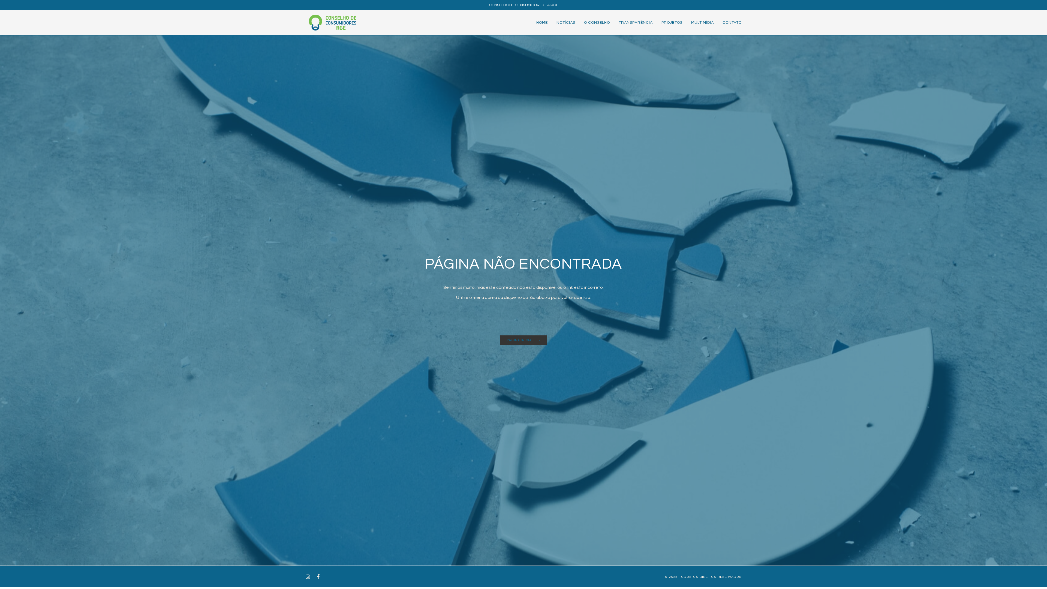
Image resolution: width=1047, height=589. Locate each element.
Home (542, 23)
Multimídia (702, 23)
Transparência (636, 23)
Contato (732, 23)
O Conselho (597, 23)
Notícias (565, 23)
